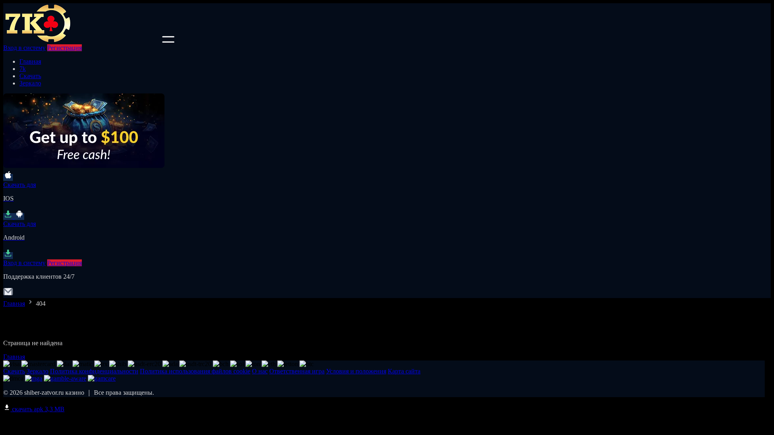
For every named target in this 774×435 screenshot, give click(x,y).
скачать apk (37, 409)
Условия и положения (356, 371)
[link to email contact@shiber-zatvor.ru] (8, 294)
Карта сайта (404, 371)
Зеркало (30, 83)
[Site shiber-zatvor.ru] (81, 40)
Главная (30, 61)
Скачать (30, 75)
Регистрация (64, 47)
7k (22, 68)
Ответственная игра (297, 371)
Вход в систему (24, 47)
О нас (260, 371)
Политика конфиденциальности (94, 371)
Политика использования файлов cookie (195, 371)
